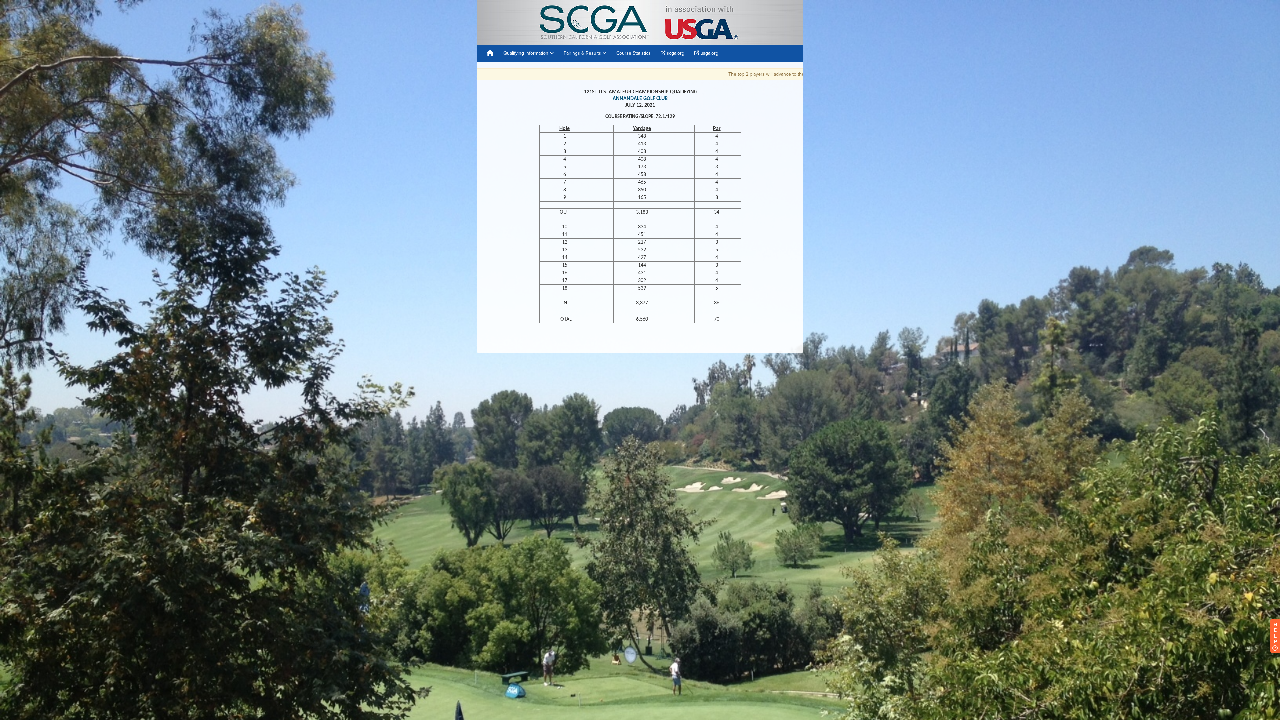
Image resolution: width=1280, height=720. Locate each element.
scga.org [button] (674, 53)
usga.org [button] (708, 53)
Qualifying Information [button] (526, 53)
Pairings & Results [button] (583, 53)
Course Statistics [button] (633, 53)
